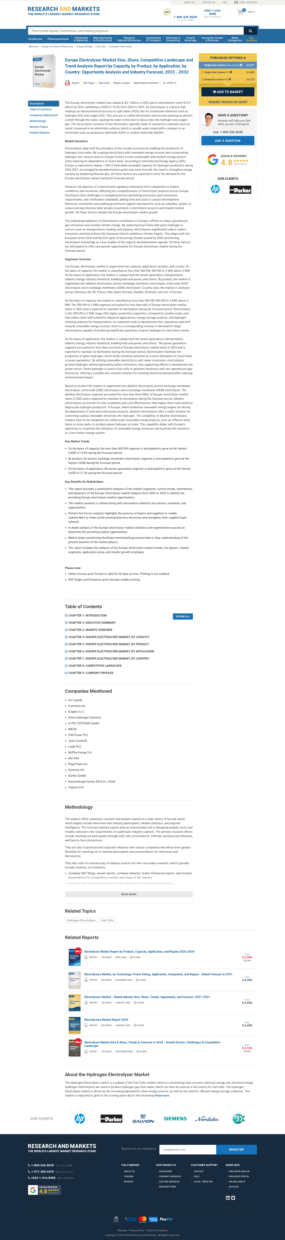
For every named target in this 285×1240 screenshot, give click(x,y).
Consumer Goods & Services (212, 39)
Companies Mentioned (44, 115)
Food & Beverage (191, 39)
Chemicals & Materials (81, 39)
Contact (199, 1171)
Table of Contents (41, 109)
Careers (128, 1176)
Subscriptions (167, 1187)
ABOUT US (189, 2)
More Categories (235, 39)
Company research (170, 1176)
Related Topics (39, 126)
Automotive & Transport (153, 39)
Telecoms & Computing (173, 39)
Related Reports (40, 132)
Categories (165, 1171)
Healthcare (35, 39)
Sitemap (122, 1230)
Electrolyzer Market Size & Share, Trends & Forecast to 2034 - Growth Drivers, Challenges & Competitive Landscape (152, 1044)
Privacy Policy (136, 1230)
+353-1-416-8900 (213, 12)
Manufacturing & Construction (102, 39)
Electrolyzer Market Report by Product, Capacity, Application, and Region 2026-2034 (139, 951)
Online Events (237, 1181)
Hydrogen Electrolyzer (81, 920)
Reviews (128, 1181)
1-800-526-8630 (185, 17)
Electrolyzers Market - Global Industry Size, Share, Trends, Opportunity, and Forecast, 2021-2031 (147, 997)
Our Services (251, 39)
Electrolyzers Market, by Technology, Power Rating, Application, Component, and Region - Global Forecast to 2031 (158, 974)
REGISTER (236, 1149)
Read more (129, 894)
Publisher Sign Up (239, 1171)
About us (129, 1171)
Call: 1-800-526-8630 (228, 132)
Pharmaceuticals (58, 39)
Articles (234, 1187)
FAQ (225, 2)
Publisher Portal (239, 1176)
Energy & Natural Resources (129, 39)
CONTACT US (208, 2)
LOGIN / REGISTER (248, 2)
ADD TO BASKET (228, 92)
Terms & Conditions (157, 1230)
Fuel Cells (107, 920)
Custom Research (169, 1181)
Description (37, 103)
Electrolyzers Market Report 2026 (106, 1019)
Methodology (38, 121)
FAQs (196, 1176)
